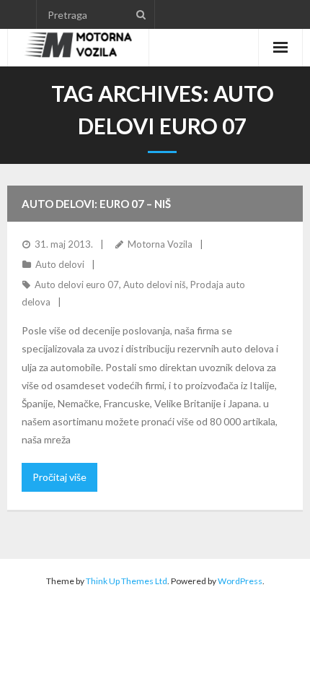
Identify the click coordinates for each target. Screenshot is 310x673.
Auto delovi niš (154, 284)
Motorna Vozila (160, 244)
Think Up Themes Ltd (126, 581)
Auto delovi (59, 264)
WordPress (240, 581)
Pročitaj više (59, 477)
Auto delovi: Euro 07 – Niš (96, 203)
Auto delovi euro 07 (77, 284)
